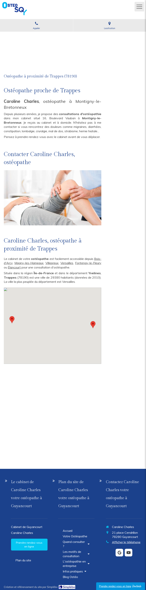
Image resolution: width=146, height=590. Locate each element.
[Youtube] (128, 552)
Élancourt (14, 267)
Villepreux (52, 263)
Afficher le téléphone (126, 542)
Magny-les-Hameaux (29, 263)
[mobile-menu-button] (139, 6)
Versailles (66, 263)
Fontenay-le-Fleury (88, 263)
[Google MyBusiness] (119, 552)
